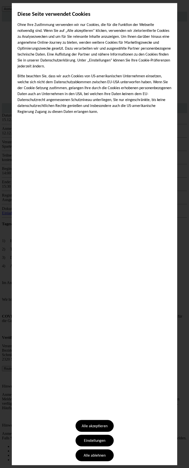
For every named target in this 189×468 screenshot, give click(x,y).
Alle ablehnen (95, 455)
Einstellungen (94, 441)
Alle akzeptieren (95, 426)
